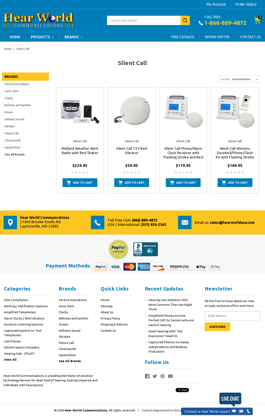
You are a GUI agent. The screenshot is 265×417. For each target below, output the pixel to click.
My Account (216, 4)
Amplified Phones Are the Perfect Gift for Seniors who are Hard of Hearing (171, 320)
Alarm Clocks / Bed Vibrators (24, 318)
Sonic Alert (12, 91)
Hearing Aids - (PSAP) (19, 353)
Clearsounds (13, 140)
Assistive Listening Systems (23, 324)
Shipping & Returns (114, 324)
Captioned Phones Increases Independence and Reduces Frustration (168, 346)
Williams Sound (14, 119)
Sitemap (107, 306)
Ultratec (10, 126)
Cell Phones (12, 341)
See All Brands (70, 361)
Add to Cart (83, 182)
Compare (78, 117)
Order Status (246, 4)
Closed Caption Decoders (22, 347)
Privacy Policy (110, 318)
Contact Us (250, 37)
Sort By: (225, 79)
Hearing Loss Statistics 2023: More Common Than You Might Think (170, 304)
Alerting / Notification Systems (26, 306)
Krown (9, 112)
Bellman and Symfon (18, 105)
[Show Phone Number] (248, 411)
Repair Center (217, 37)
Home (15, 37)
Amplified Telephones (20, 312)
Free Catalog (182, 37)
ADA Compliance (16, 300)
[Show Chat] (234, 411)
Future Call (12, 133)
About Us (107, 312)
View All (10, 359)
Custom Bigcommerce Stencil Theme (169, 410)
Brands (72, 37)
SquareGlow (12, 147)
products (41, 37)
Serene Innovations (17, 84)
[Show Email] (241, 411)
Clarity (9, 98)
